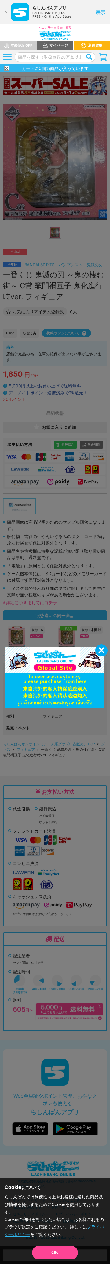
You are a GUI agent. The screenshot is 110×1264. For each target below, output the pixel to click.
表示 (100, 12)
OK (55, 1252)
